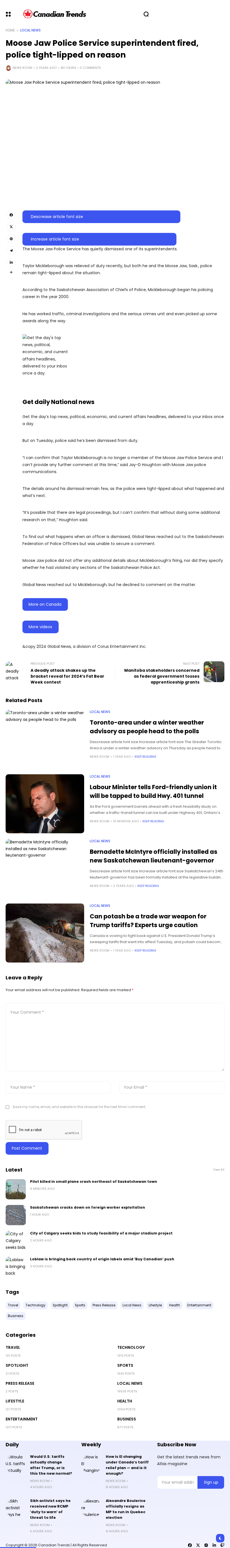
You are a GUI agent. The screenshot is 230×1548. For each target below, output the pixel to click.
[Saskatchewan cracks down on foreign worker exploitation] (16, 1215)
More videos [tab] (40, 627)
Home (10, 30)
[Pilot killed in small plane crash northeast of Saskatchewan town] (16, 1189)
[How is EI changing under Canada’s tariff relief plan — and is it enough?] (91, 1464)
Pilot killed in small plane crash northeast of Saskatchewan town (93, 1181)
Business (126, 1419)
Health (124, 1401)
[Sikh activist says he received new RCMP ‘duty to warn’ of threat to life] (16, 1508)
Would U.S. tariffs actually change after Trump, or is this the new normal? (51, 1465)
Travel (13, 1347)
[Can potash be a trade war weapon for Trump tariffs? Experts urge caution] (45, 933)
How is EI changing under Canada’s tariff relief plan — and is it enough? (127, 1465)
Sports (125, 1365)
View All (218, 1170)
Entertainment (22, 1419)
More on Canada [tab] (45, 604)
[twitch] (222, 1545)
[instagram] (206, 1545)
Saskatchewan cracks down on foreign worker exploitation (87, 1207)
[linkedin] (214, 1545)
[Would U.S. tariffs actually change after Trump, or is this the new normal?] (16, 1464)
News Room (22, 67)
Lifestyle (15, 1401)
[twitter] (198, 1545)
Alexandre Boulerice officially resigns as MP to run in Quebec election (126, 1509)
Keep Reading (145, 756)
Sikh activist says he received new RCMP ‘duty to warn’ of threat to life (50, 1509)
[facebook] (190, 1545)
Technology (131, 1347)
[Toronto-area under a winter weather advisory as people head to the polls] (45, 739)
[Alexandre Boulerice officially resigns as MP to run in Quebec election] (91, 1508)
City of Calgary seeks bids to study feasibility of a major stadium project (101, 1233)
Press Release (20, 1383)
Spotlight (17, 1365)
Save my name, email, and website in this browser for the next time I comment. (79, 1106)
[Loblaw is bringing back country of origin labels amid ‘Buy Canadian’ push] (16, 1267)
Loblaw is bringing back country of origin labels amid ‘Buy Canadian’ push (102, 1259)
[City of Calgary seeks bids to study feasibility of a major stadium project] (16, 1241)
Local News (30, 30)
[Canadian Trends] (54, 14)
